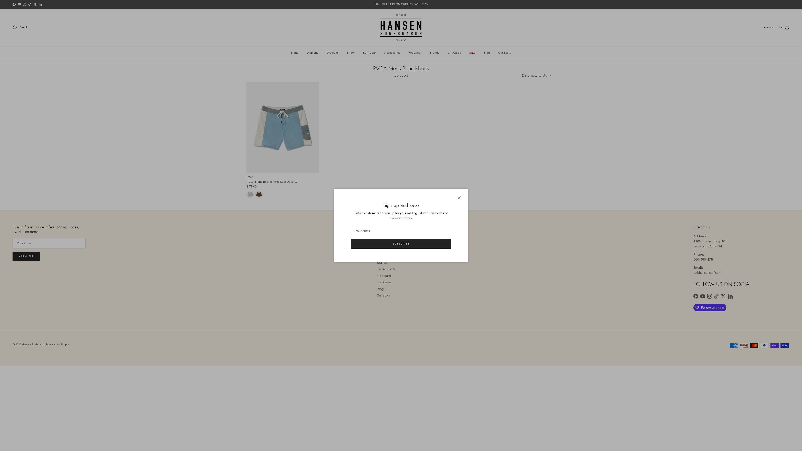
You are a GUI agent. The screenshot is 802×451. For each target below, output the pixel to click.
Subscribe (401, 244)
